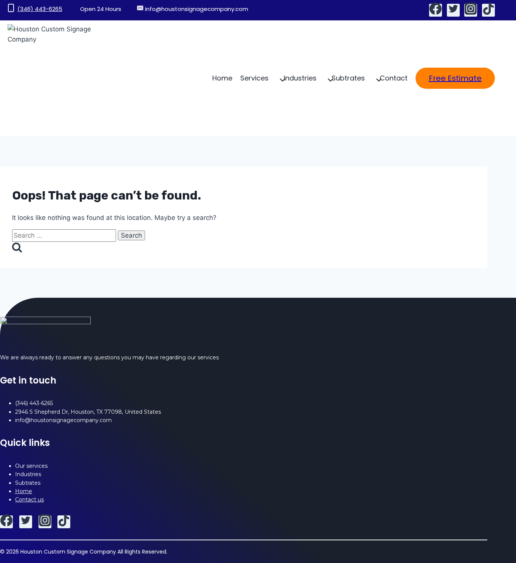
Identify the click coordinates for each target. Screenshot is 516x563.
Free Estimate (455, 78)
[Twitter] (453, 10)
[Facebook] (435, 10)
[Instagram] (470, 10)
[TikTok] (488, 10)
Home (222, 78)
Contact (394, 78)
